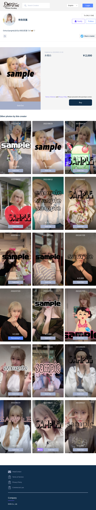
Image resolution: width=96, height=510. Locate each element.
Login (88, 6)
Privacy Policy (63, 97)
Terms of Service (50, 97)
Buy (80, 102)
